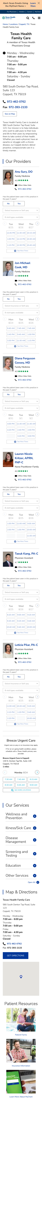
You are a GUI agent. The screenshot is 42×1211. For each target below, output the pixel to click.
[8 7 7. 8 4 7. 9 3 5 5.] (33, 18)
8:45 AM (21, 785)
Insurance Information (21, 1065)
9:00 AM (33, 785)
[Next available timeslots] (37, 772)
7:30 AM (8, 779)
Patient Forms (21, 1035)
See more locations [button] (22, 790)
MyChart (38, 12)
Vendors (22, 12)
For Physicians (12, 12)
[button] (9, 18)
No (8, 203)
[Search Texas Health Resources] (28, 18)
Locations (13, 24)
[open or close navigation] (39, 18)
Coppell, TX (24, 24)
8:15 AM (33, 779)
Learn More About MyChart (21, 1096)
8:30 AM (8, 785)
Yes (19, 203)
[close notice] (38, 3)
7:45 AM (21, 779)
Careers (29, 12)
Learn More (33, 4)
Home (5, 24)
